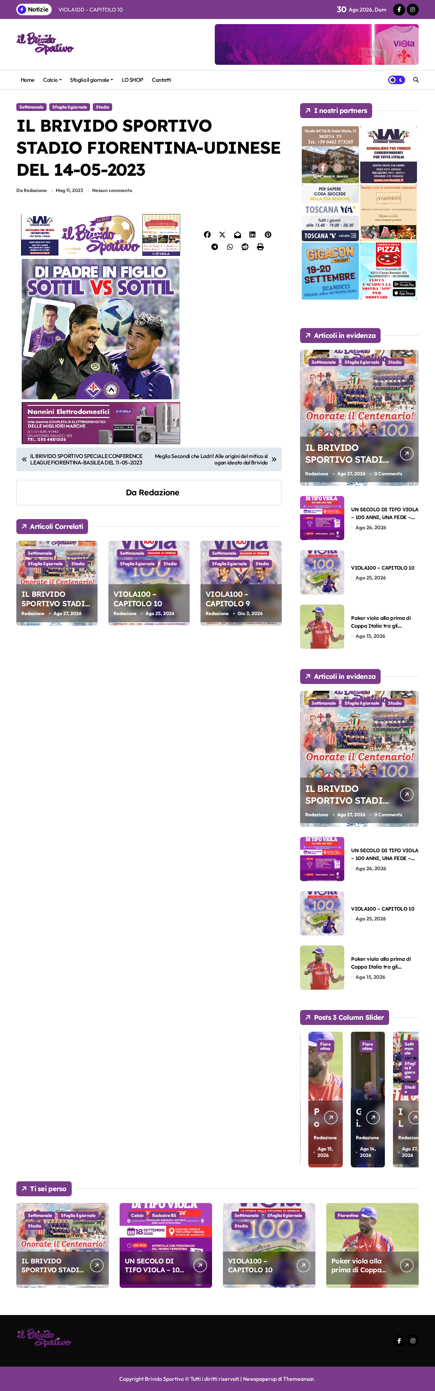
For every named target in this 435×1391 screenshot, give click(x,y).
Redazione (159, 492)
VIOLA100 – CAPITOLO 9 (228, 599)
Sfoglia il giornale (89, 79)
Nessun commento (112, 190)
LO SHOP (132, 79)
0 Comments (388, 474)
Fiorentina (317, 1046)
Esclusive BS (164, 1215)
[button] (412, 1099)
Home (28, 79)
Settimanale (31, 107)
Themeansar (298, 1378)
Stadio (102, 107)
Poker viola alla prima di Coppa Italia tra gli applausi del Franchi (381, 626)
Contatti (161, 79)
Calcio (50, 79)
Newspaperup (260, 1378)
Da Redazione (31, 190)
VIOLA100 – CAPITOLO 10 (138, 599)
